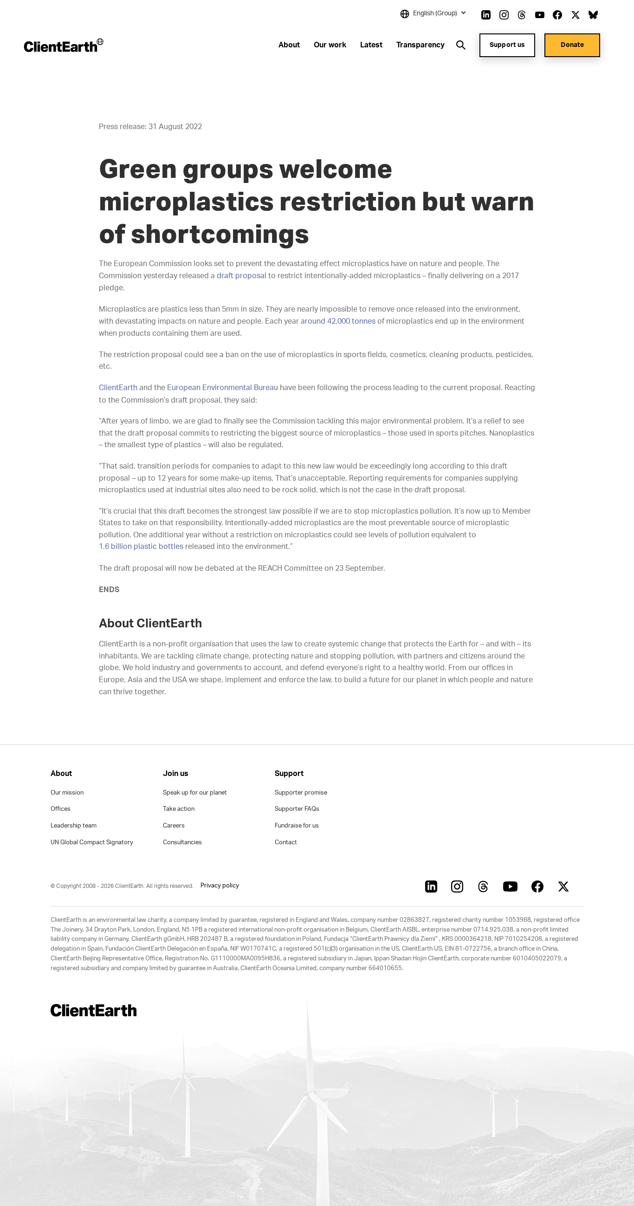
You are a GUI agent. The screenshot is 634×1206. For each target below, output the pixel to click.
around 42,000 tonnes (338, 321)
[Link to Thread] (521, 15)
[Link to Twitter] (575, 15)
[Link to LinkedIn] (486, 15)
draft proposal (241, 276)
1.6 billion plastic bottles (141, 546)
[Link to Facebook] (557, 15)
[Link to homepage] (63, 45)
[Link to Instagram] (504, 15)
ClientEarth (118, 387)
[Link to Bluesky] (593, 15)
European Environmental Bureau (222, 387)
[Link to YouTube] (539, 15)
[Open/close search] (461, 45)
